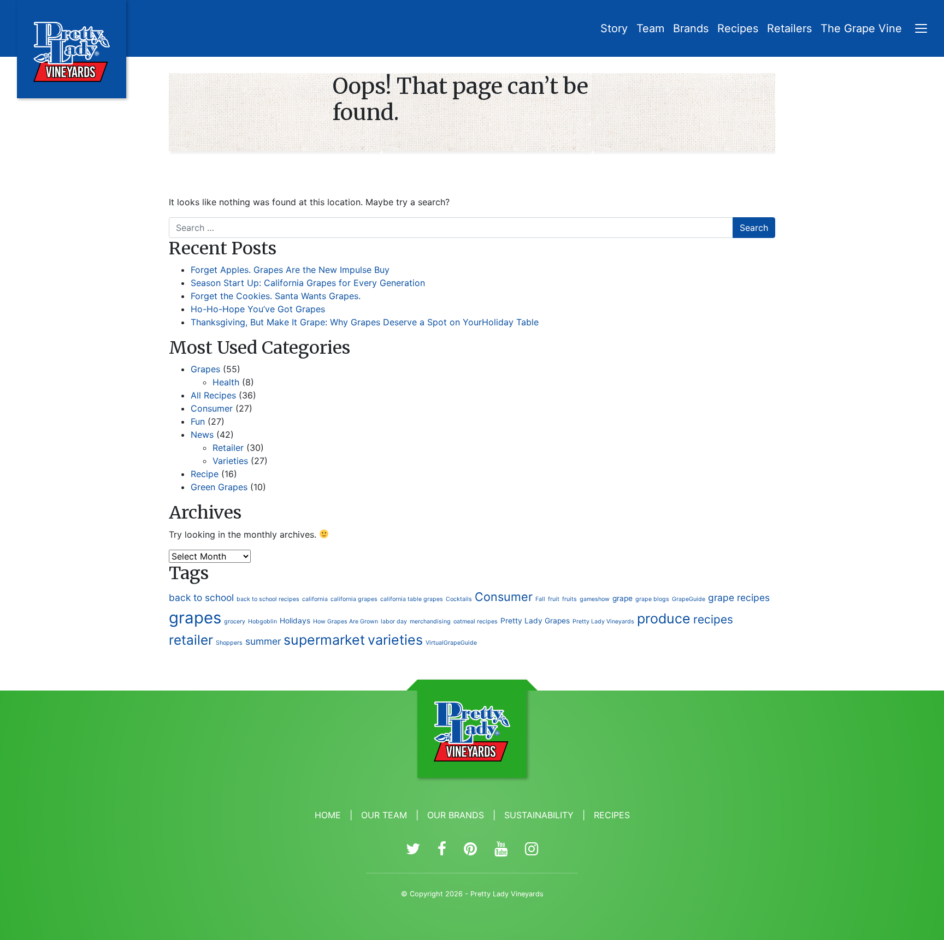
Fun (198, 421)
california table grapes (411, 599)
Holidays (295, 620)
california (315, 599)
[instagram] (531, 849)
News (202, 434)
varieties (395, 640)
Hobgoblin (262, 621)
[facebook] (442, 849)
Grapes (205, 369)
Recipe (205, 473)
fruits (569, 599)
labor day (394, 621)
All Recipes (213, 395)
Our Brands (455, 815)
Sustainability (539, 815)
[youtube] (501, 849)
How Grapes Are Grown (345, 621)
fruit (553, 599)
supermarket (324, 640)
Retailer (228, 447)
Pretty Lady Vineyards (603, 621)
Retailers (789, 28)
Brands (691, 28)
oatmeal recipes (475, 621)
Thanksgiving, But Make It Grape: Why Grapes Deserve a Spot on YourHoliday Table (365, 322)
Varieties (230, 460)
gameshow (595, 599)
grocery (234, 621)
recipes (713, 619)
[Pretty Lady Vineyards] (71, 49)
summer (263, 641)
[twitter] (413, 849)
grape (622, 598)
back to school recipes (268, 599)
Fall (540, 599)
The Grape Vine (861, 28)
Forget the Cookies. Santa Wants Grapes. (276, 295)
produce (664, 618)
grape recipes (739, 597)
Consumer (212, 408)
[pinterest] (470, 849)
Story (614, 28)
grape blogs (652, 599)
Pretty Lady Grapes (535, 620)
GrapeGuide (688, 599)
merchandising (430, 621)
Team (650, 28)
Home (328, 815)
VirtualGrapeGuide (451, 642)
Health (226, 382)
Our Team (384, 815)
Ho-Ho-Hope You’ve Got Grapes (258, 309)
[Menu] (921, 29)
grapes (195, 617)
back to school (201, 597)
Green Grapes (219, 486)
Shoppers (229, 642)
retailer (191, 640)
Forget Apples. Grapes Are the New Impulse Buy (290, 269)
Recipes (737, 28)
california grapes (354, 599)
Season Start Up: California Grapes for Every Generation (308, 282)
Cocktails (459, 599)
